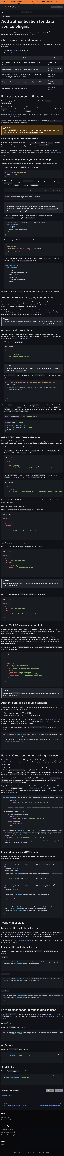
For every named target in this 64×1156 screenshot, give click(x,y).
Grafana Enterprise (13, 115)
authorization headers (25, 940)
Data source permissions (26, 117)
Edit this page (7, 1095)
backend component (49, 719)
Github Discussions (7, 1132)
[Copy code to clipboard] (60, 172)
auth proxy (41, 322)
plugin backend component (17, 53)
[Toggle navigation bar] (2, 7)
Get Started (5, 1117)
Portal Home (5, 1120)
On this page (6, 16)
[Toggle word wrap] (57, 189)
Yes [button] (51, 1090)
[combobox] (57, 7)
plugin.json (26, 338)
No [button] (60, 1090)
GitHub (3, 1144)
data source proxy (15, 50)
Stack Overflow (6, 1129)
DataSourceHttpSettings (46, 770)
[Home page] (2, 12)
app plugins (15, 585)
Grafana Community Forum (43, 1)
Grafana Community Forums (10, 1135)
